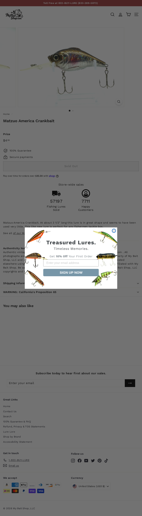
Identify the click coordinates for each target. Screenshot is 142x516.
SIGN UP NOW (71, 272)
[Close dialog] (114, 231)
